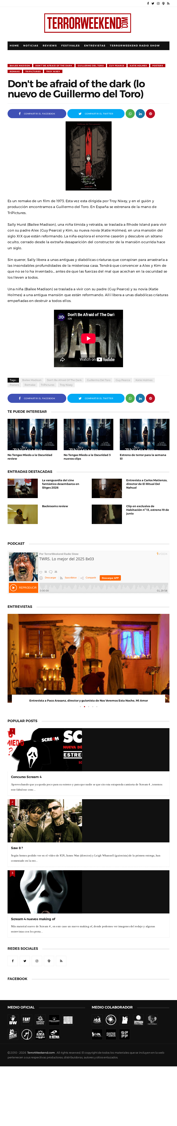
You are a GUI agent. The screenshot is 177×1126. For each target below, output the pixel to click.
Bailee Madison (20, 66)
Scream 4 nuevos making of (33, 919)
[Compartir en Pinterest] (150, 113)
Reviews (50, 45)
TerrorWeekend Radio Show (135, 45)
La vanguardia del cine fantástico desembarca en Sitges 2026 (60, 484)
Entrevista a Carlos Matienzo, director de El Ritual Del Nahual (146, 484)
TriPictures (33, 71)
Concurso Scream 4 (26, 776)
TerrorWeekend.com (41, 1052)
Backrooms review (55, 506)
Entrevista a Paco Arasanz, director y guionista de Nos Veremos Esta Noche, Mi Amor (88, 700)
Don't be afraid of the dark (53, 66)
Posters (157, 66)
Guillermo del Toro (91, 66)
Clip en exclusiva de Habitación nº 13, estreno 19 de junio (147, 510)
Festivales (70, 45)
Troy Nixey (53, 71)
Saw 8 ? (17, 848)
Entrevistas (95, 45)
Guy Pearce (116, 66)
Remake (15, 71)
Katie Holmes (138, 66)
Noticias (30, 45)
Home (14, 45)
